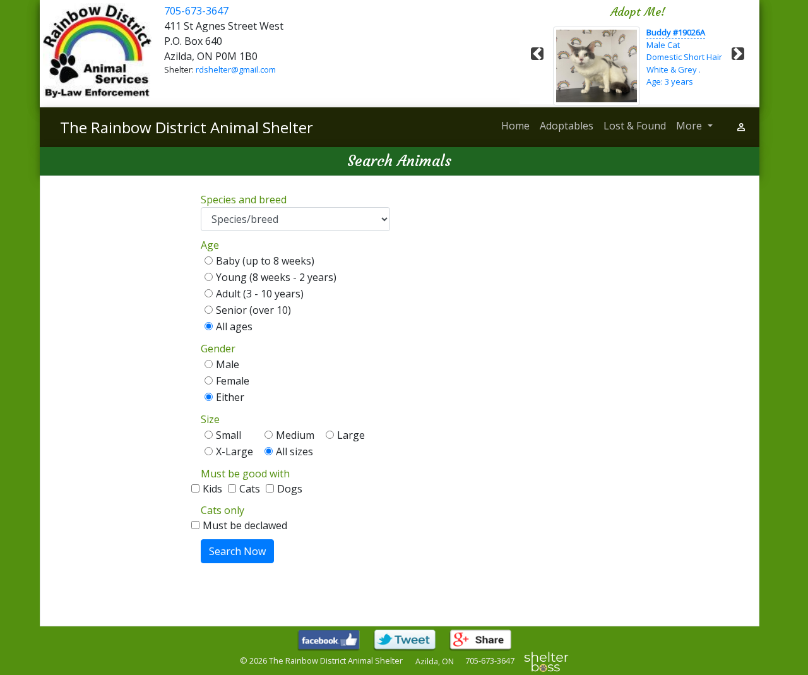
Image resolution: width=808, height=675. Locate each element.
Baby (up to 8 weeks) (267, 261)
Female (235, 381)
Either (230, 397)
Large (353, 435)
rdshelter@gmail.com (236, 69)
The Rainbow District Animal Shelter (186, 127)
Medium (297, 435)
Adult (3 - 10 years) (262, 294)
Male (230, 364)
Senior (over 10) (256, 310)
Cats (253, 489)
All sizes (294, 451)
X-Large (237, 451)
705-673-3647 (196, 11)
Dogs (289, 489)
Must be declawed (245, 525)
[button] (537, 53)
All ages (234, 326)
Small (231, 435)
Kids (216, 489)
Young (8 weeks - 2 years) (279, 277)
